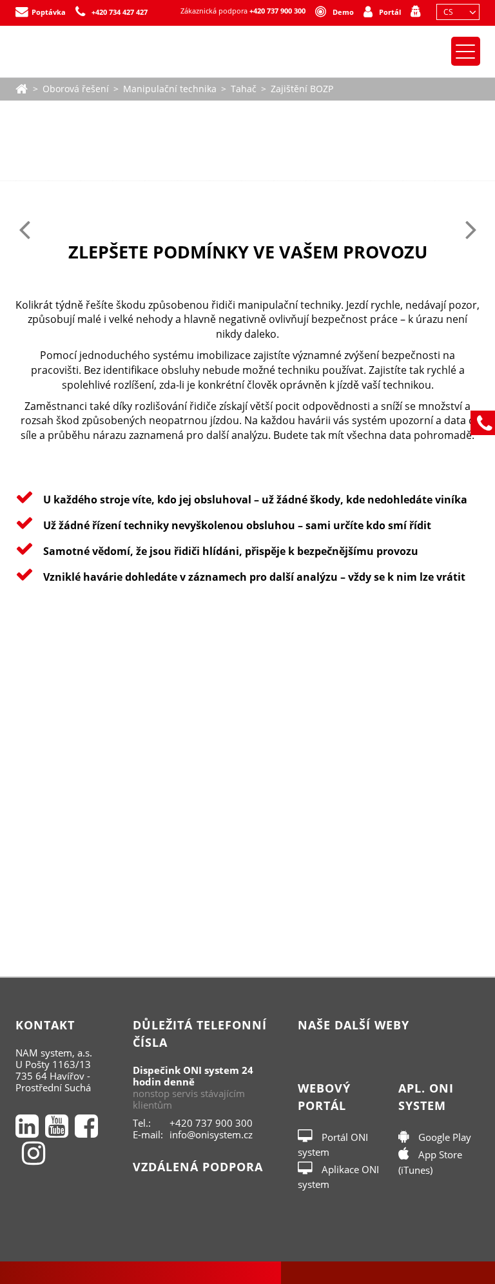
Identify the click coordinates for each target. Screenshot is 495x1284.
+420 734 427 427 (120, 12)
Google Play (443, 1137)
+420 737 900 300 (277, 10)
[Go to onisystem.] (21, 87)
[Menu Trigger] (465, 51)
